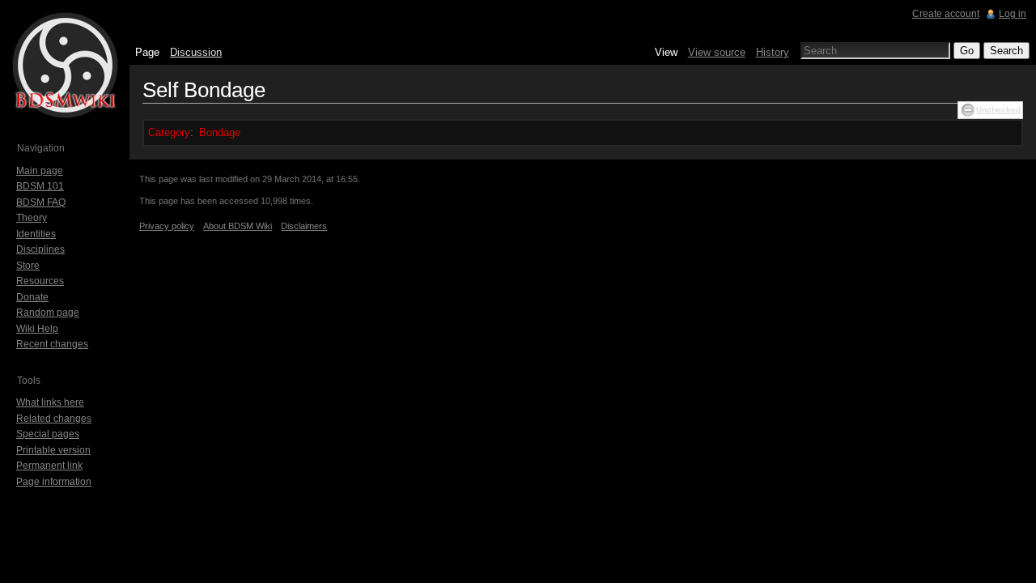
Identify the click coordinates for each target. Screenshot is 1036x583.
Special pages (47, 434)
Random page (47, 312)
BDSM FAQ (41, 202)
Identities (36, 234)
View (666, 52)
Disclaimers (304, 226)
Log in (1012, 13)
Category (169, 132)
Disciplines (40, 249)
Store (28, 265)
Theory (31, 217)
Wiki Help (37, 328)
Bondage (219, 132)
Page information (53, 481)
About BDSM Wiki (237, 226)
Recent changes (52, 344)
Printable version (53, 450)
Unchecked (998, 109)
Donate (32, 297)
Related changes (53, 418)
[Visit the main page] (65, 65)
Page (147, 52)
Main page (39, 171)
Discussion (196, 52)
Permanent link (49, 465)
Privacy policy (166, 226)
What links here (50, 402)
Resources (40, 281)
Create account (945, 13)
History (772, 52)
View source (716, 52)
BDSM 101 (40, 186)
